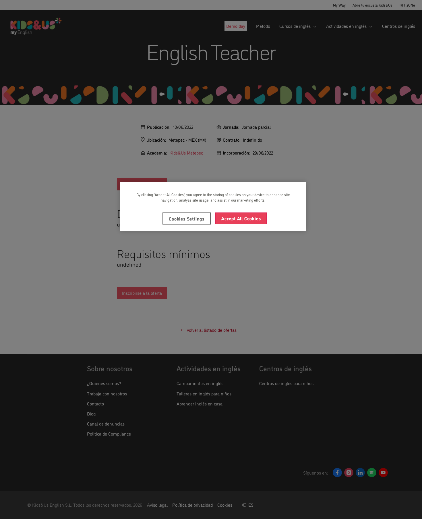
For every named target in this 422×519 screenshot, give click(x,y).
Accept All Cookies (241, 218)
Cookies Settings (186, 218)
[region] (213, 206)
